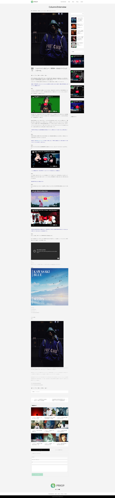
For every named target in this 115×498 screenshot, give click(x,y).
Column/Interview (63, 1)
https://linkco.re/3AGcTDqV (36, 312)
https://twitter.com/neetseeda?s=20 (37, 383)
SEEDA (33, 391)
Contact (82, 1)
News (69, 1)
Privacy (77, 1)
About (73, 1)
